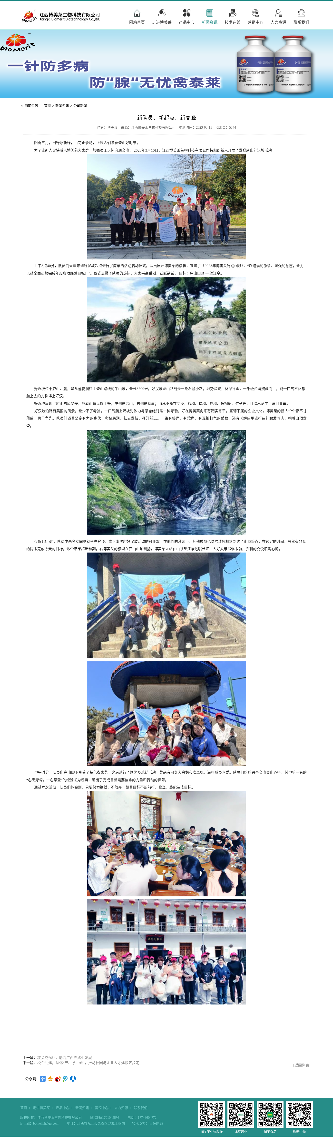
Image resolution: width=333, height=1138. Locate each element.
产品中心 (187, 22)
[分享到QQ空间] (50, 1079)
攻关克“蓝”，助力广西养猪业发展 (64, 1058)
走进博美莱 (162, 22)
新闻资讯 (209, 22)
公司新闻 (80, 106)
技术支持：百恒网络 (147, 1123)
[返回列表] (301, 1065)
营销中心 (255, 22)
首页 (47, 106)
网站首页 (137, 22)
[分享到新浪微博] (58, 1079)
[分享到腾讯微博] (65, 1079)
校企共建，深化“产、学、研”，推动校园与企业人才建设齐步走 (88, 1063)
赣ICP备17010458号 (104, 1117)
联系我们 (301, 22)
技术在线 (232, 22)
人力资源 (278, 22)
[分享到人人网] (73, 1079)
